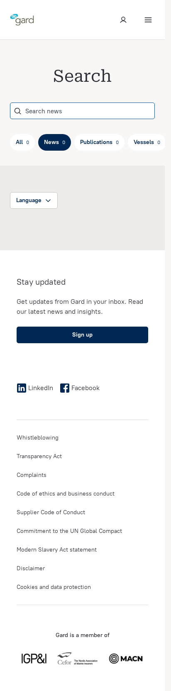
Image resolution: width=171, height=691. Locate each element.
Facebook (85, 388)
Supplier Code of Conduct (51, 512)
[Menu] (148, 20)
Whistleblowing (38, 437)
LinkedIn (40, 388)
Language (29, 200)
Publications (99, 142)
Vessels (147, 142)
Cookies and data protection (54, 587)
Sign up (82, 334)
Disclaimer (31, 568)
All (22, 142)
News (54, 142)
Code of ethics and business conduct (66, 493)
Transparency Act (39, 456)
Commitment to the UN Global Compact (69, 531)
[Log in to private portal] (123, 20)
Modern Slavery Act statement (57, 549)
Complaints (31, 475)
